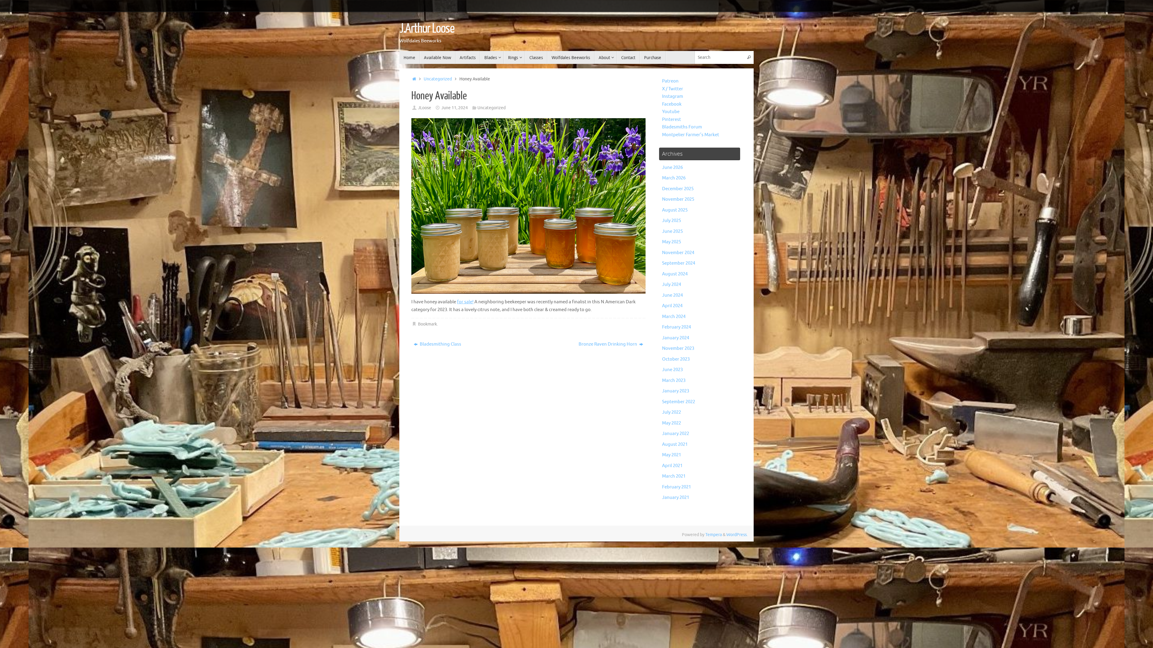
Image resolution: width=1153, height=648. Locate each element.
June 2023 (672, 370)
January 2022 (675, 433)
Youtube (670, 112)
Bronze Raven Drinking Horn (608, 344)
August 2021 (675, 444)
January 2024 (675, 338)
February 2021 (676, 487)
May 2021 (671, 455)
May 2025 (671, 242)
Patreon (670, 81)
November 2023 (678, 348)
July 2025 (671, 221)
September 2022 (678, 402)
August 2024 (675, 274)
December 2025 (678, 189)
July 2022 (671, 412)
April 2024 (672, 306)
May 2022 (671, 423)
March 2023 (673, 380)
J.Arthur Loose (427, 28)
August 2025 (675, 210)
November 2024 (678, 253)
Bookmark (427, 324)
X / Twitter (672, 89)
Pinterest (671, 119)
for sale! (465, 302)
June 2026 (672, 167)
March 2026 (673, 178)
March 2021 (673, 476)
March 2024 (673, 317)
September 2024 (678, 263)
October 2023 (676, 359)
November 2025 (678, 199)
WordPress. (737, 534)
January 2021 (675, 497)
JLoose (424, 107)
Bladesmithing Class (440, 344)
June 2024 (672, 295)
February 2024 (676, 327)
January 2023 (675, 391)
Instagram (672, 96)
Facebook (672, 104)
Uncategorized (438, 79)
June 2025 (672, 231)
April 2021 (672, 466)
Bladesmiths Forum (682, 127)
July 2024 (671, 284)
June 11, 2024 (454, 107)
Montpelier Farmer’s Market (690, 135)
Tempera (713, 534)
